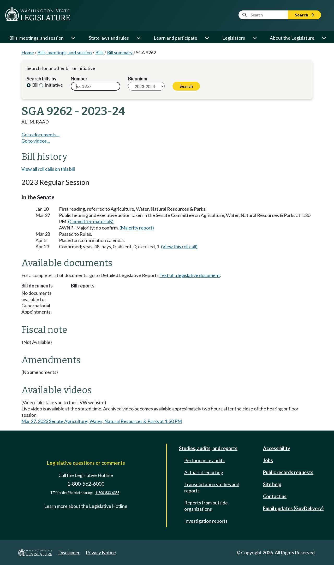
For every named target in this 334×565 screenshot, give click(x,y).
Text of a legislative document (189, 275)
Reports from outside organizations (206, 506)
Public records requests (288, 472)
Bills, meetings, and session (36, 38)
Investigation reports (206, 521)
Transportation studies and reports (211, 487)
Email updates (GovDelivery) (293, 508)
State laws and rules (109, 38)
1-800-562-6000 (85, 484)
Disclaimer (69, 552)
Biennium (137, 78)
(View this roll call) (179, 246)
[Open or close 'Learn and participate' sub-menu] (207, 38)
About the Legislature (292, 38)
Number (79, 78)
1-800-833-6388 (107, 493)
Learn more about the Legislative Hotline (85, 506)
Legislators (233, 38)
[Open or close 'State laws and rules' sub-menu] (138, 38)
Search (302, 14)
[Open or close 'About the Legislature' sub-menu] (324, 38)
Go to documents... (40, 134)
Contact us (275, 496)
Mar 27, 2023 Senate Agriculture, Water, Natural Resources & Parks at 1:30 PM (101, 421)
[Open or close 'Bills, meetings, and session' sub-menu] (73, 38)
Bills (99, 52)
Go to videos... (35, 141)
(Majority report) (137, 228)
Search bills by (42, 78)
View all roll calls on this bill (48, 169)
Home (27, 52)
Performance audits (204, 460)
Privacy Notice (101, 552)
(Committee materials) (91, 221)
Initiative (53, 85)
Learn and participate (175, 38)
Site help (272, 484)
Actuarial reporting (203, 472)
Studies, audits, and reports (208, 448)
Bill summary (120, 52)
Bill (34, 85)
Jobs (268, 460)
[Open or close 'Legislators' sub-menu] (254, 38)
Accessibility (276, 448)
